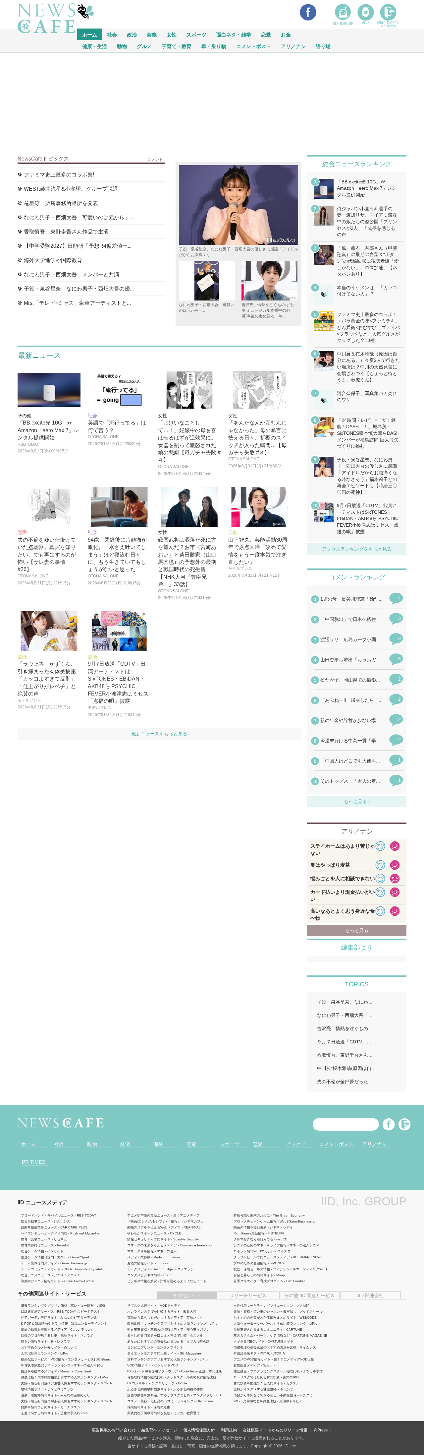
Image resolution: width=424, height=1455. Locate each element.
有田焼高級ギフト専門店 (252, 1353)
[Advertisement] (212, 102)
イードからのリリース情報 (283, 1430)
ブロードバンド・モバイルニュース (47, 1215)
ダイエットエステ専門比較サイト (152, 1353)
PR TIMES (33, 1162)
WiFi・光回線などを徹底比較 (255, 1401)
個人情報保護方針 (199, 1430)
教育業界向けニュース (37, 1245)
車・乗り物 (213, 45)
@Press (320, 1430)
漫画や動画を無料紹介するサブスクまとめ (158, 1395)
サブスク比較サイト (142, 1305)
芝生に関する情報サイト (39, 1413)
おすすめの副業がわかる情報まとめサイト (265, 1317)
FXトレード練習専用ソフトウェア (152, 1371)
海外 (158, 1144)
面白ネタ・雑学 (233, 34)
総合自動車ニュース (36, 1221)
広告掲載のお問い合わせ (113, 1430)
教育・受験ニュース (36, 1239)
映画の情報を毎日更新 (250, 1227)
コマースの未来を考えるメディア (152, 1245)
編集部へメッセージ (159, 1430)
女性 (172, 34)
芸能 (152, 34)
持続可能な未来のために (252, 1215)
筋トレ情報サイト (34, 1341)
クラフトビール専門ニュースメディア (262, 1257)
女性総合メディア (247, 1365)
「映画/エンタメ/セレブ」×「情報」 (154, 1221)
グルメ (144, 45)
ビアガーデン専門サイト (39, 1317)
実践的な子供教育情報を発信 (148, 1413)
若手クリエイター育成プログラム (258, 1281)
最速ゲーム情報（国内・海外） (44, 1257)
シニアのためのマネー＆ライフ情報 (260, 1245)
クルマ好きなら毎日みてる (253, 1239)
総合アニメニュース (36, 1275)
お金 (286, 34)
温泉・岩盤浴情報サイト (39, 1395)
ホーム (28, 1144)
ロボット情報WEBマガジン (254, 1251)
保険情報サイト (138, 1407)
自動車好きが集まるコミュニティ (258, 1329)
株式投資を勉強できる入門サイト (258, 1383)
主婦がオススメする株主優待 (255, 1389)
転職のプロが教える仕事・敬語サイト (49, 1335)
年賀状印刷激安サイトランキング (46, 1365)
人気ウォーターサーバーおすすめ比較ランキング (270, 1323)
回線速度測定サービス (37, 1311)
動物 (122, 45)
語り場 (323, 45)
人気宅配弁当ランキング (39, 1353)
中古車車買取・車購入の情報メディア (155, 1329)
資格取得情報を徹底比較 (145, 1377)
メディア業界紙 (138, 1257)
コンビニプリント (140, 1347)
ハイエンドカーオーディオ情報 (44, 1233)
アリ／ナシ (293, 45)
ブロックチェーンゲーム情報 (255, 1221)
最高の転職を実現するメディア (44, 1329)
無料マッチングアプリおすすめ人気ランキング (162, 1359)
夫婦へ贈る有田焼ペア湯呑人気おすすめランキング (59, 1383)
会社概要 (251, 1430)
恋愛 (266, 34)
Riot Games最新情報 (249, 1233)
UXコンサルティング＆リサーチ (151, 1383)
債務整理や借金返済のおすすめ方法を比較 (265, 1347)
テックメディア (138, 1269)
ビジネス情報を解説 (142, 1281)
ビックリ (296, 1144)
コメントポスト (253, 45)
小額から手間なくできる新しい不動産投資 (265, 1395)
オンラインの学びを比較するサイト (153, 1311)
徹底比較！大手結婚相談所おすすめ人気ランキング (59, 1377)
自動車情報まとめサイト (39, 1407)
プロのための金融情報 (250, 1263)
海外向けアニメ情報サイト (41, 1281)
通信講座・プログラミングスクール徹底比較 (267, 1371)
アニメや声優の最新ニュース (148, 1215)
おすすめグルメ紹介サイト (41, 1347)
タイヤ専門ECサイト (249, 1341)
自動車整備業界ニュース (39, 1227)
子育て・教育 (176, 45)
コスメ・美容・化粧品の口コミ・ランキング (160, 1401)
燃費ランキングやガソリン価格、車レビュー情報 (57, 1305)
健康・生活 (94, 45)
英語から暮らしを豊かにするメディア (155, 1317)
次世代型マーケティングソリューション (263, 1305)
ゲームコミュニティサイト (41, 1269)
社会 (112, 34)
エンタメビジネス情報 (143, 1275)
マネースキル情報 (140, 1251)
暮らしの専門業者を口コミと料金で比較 (157, 1335)
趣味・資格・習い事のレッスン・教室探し (265, 1311)
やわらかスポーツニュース (147, 1233)
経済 (125, 1144)
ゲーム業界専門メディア (39, 1263)
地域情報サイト (32, 1389)
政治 (132, 34)
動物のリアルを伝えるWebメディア (154, 1227)
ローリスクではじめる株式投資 (257, 1377)
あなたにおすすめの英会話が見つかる (155, 1341)
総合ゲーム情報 (32, 1251)
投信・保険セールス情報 (252, 1269)
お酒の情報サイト (140, 1263)
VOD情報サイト (139, 1365)
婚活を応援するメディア (39, 1371)
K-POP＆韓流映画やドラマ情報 (44, 1323)
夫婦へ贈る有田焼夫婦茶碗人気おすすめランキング (59, 1401)
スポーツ (196, 34)
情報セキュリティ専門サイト (148, 1239)
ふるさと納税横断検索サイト (148, 1389)
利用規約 (229, 1430)
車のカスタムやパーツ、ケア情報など (262, 1335)
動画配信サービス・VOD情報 (43, 1359)
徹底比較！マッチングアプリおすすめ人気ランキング (167, 1323)
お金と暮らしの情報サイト (253, 1275)
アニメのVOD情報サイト (252, 1359)
